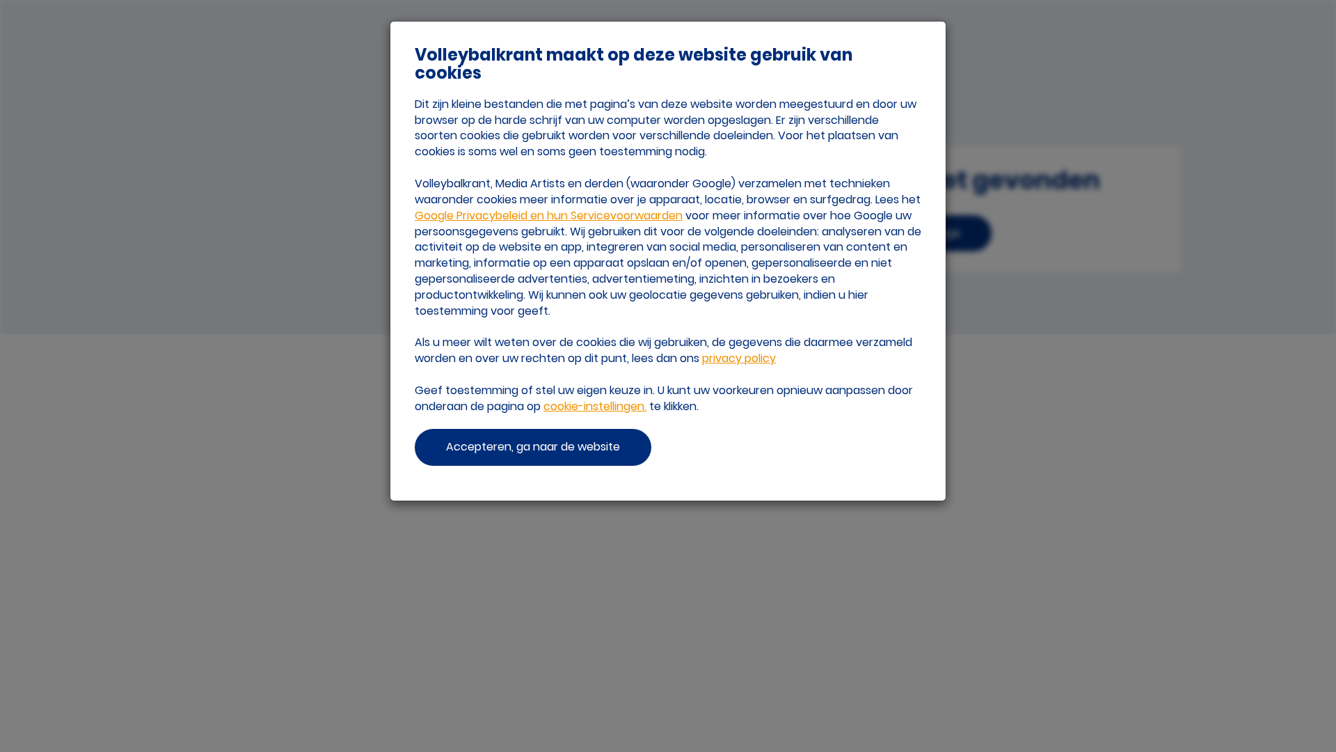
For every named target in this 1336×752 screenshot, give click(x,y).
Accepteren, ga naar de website (533, 447)
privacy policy (739, 358)
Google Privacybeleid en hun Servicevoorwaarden (549, 215)
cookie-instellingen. (594, 406)
